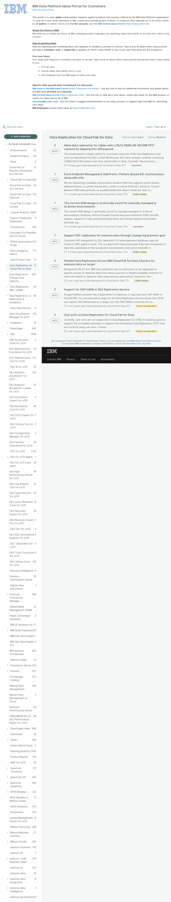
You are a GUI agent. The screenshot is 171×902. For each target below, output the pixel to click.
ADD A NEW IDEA (22, 136)
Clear (33, 144)
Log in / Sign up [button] (155, 126)
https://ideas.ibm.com (137, 23)
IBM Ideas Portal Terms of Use (146, 341)
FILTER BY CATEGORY (19, 144)
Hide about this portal (43, 10)
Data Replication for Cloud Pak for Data (102, 165)
